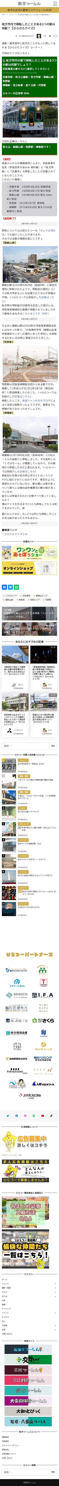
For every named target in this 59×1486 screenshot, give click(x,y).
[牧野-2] (30, 362)
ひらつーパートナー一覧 (11, 1154)
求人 (4, 1321)
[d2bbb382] (30, 118)
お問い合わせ (7, 1334)
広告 (4, 1329)
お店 (4, 1300)
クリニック (6, 1308)
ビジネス (5, 1317)
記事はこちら (22, 396)
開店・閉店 (6, 1287)
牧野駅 (48, 599)
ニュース (5, 1283)
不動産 (4, 1325)
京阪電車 (26, 595)
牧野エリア (35, 599)
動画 (4, 1304)
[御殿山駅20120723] (30, 263)
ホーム (4, 1279)
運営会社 (5, 1449)
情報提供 (5, 1437)
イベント (5, 1312)
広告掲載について (9, 1453)
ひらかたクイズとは (15, 534)
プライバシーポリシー (11, 1445)
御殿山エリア (41, 595)
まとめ (4, 1296)
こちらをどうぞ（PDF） (36, 313)
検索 (53, 746)
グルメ (4, 1292)
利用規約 (5, 1441)
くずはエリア (11, 595)
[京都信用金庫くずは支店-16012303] (30, 433)
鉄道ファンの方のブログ (36, 400)
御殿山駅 (9, 599)
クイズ (55, 36)
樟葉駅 (21, 599)
